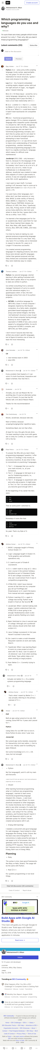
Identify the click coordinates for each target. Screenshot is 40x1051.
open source (20, 1036)
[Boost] (30, 1048)
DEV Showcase (25, 1028)
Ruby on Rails (20, 1040)
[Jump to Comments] (14, 1048)
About (33, 1028)
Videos (31, 1022)
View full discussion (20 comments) (20, 886)
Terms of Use (32, 1033)
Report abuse (27, 890)
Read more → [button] (20, 940)
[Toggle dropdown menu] (36, 65)
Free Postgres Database (17, 1031)
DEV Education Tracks (9, 1025)
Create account (32, 3)
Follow (20, 957)
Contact (4, 1031)
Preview (19, 59)
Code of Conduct (14, 890)
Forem (9, 1036)
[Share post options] (36, 1048)
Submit (8, 59)
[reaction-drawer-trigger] (5, 1048)
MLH (36, 1031)
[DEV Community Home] (7, 3)
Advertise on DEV (31, 1025)
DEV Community (19, 979)
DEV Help (21, 1025)
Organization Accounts (11, 1028)
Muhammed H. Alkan (14, 8)
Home (7, 1022)
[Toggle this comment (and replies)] (2, 69)
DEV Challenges (16, 1022)
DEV (9, 1038)
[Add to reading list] (23, 1048)
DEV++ (25, 1022)
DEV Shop (30, 1031)
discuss (5, 31)
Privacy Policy (21, 1033)
